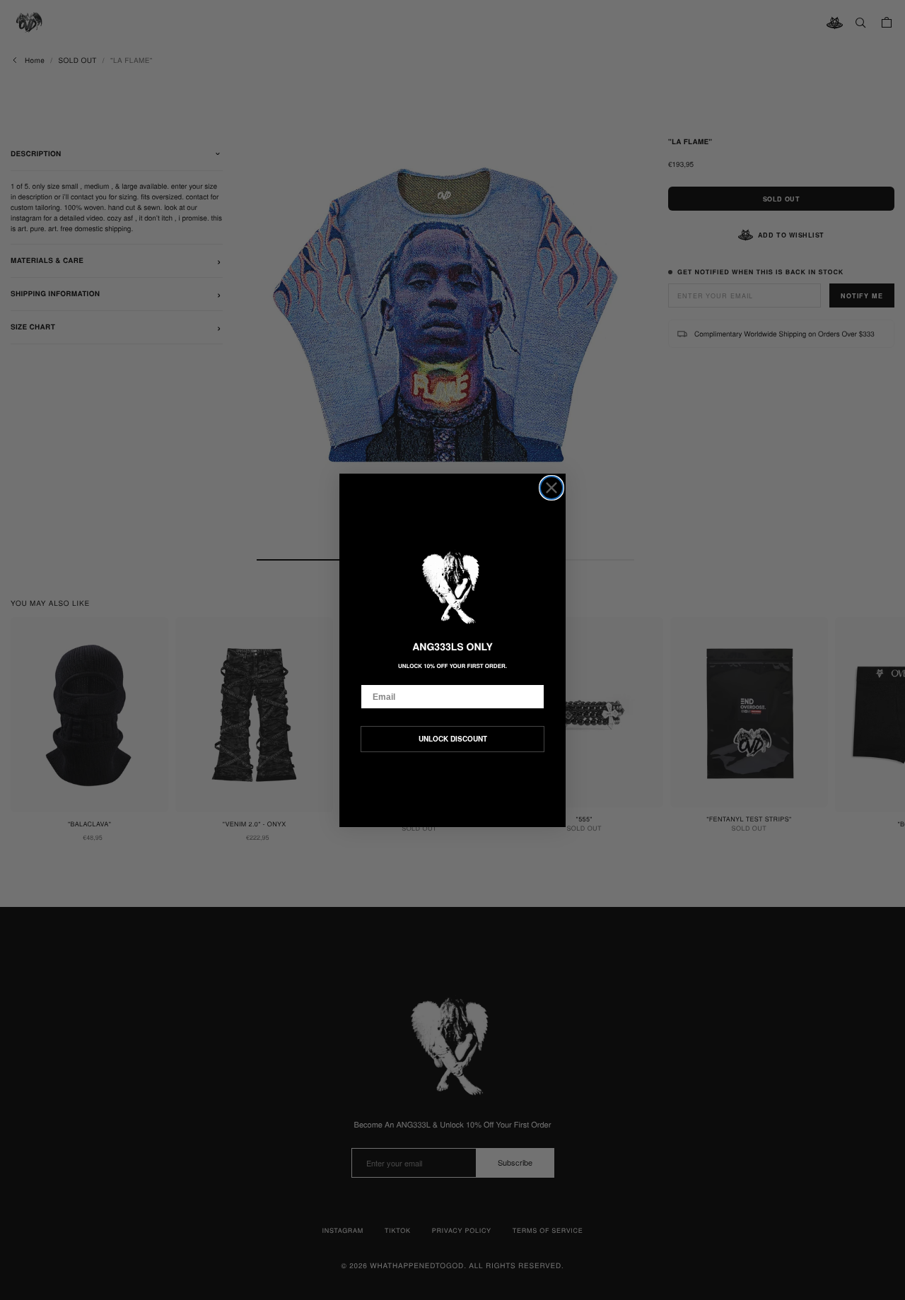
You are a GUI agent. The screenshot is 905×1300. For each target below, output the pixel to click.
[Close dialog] (551, 487)
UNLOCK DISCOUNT (453, 739)
